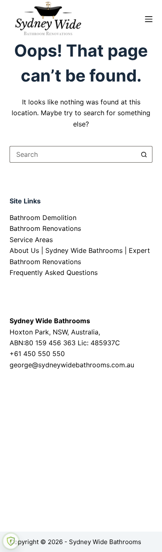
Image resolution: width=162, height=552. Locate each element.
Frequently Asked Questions (54, 272)
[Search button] (144, 154)
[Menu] (148, 19)
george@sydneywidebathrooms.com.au (72, 365)
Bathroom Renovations (45, 228)
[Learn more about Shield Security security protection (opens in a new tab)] (11, 541)
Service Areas (31, 239)
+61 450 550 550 (37, 353)
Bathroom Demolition (43, 217)
